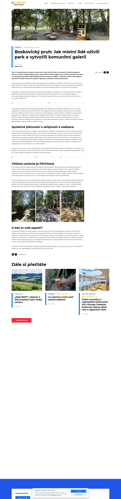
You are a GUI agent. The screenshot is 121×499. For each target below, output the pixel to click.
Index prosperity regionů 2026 (57, 3)
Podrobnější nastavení (56, 495)
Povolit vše (78, 491)
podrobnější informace (65, 246)
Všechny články (21, 320)
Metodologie (71, 3)
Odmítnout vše (78, 494)
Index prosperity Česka (102, 3)
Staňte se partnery (89, 3)
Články (46, 3)
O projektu (79, 3)
